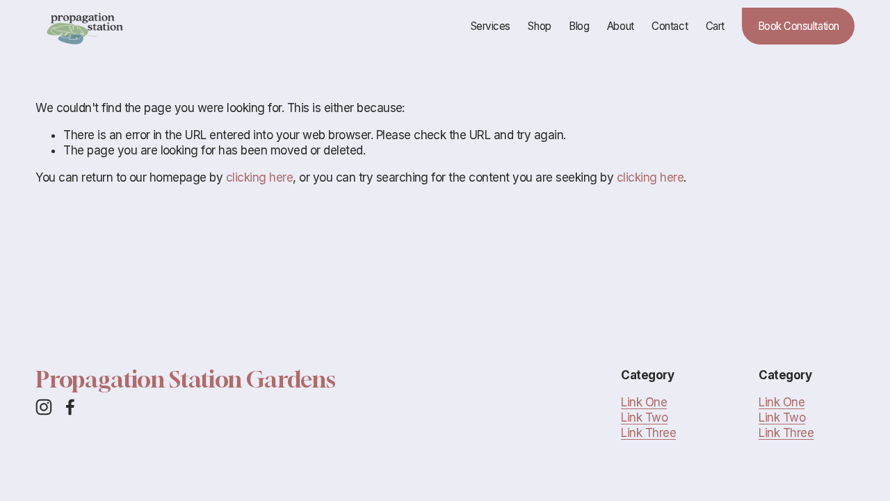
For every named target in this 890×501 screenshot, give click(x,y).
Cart (715, 26)
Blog (579, 26)
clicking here (259, 177)
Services (490, 26)
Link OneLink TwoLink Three (648, 417)
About (620, 26)
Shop (539, 26)
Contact (670, 26)
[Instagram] (43, 407)
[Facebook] (70, 407)
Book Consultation (798, 26)
